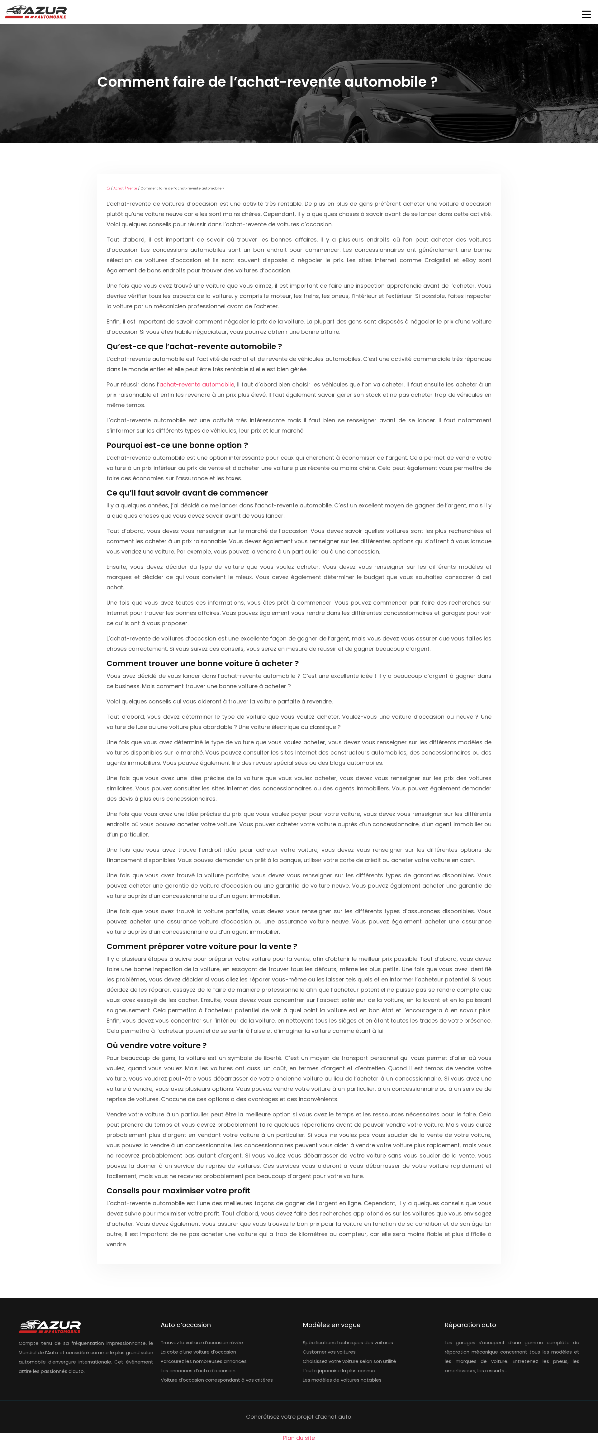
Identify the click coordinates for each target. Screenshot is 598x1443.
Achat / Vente (125, 188)
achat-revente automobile (196, 384)
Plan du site (299, 1438)
